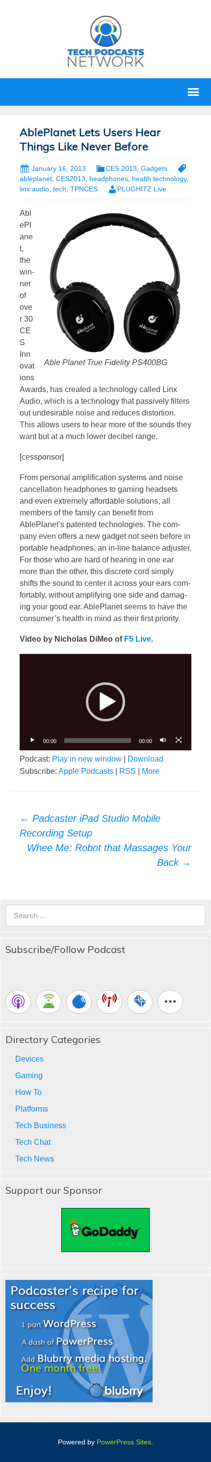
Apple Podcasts (85, 771)
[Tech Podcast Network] (106, 41)
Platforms (31, 1109)
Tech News (34, 1159)
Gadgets (154, 168)
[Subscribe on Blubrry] (79, 1002)
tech (59, 189)
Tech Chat (33, 1142)
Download (145, 759)
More (150, 771)
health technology (159, 179)
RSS (127, 771)
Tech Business (40, 1125)
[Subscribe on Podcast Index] (109, 1002)
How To (28, 1092)
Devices (29, 1059)
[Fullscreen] (179, 740)
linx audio (34, 189)
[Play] (32, 740)
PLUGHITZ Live (141, 189)
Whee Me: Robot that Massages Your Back (109, 855)
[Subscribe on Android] (48, 1002)
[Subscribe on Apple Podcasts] (18, 1002)
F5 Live (137, 639)
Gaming (29, 1075)
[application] (105, 702)
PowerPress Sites (124, 1442)
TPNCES (84, 189)
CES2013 (70, 179)
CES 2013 (121, 168)
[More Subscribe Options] (170, 1002)
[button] (105, 701)
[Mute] (163, 740)
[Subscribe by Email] (140, 1002)
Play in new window (87, 759)
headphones (108, 179)
